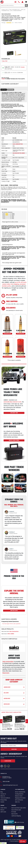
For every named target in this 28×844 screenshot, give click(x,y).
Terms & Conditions (5, 798)
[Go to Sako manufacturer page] (14, 647)
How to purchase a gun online (18, 807)
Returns (2, 809)
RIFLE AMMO (11, 633)
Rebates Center (18, 796)
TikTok (8, 766)
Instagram (2, 766)
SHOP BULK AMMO (14, 610)
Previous (1, 721)
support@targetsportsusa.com (10, 785)
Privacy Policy (4, 800)
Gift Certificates (19, 800)
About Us (3, 796)
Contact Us (3, 794)
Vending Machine (19, 794)
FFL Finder (13, 811)
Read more (6, 673)
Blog (2, 791)
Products (15, 2)
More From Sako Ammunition (11, 712)
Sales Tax (17, 802)
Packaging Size (6, 58)
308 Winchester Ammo (19, 153)
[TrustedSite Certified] (20, 827)
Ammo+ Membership (20, 791)
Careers (2, 802)
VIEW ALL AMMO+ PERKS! (14, 440)
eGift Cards (3, 811)
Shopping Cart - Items (26, 2)
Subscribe (14, 749)
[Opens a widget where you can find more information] (23, 841)
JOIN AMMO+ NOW (14, 413)
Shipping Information (20, 798)
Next (26, 721)
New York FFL (14, 813)
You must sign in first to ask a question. (11, 623)
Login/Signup (22, 2)
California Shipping (16, 815)
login (3, 78)
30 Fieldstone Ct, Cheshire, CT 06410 (6, 777)
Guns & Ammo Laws (16, 809)
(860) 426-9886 (19, 2)
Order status (4, 807)
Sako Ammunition (18, 144)
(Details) (23, 67)
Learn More (8, 761)
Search (26, 5)
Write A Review (18, 22)
